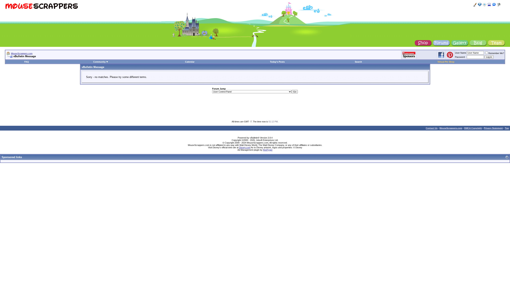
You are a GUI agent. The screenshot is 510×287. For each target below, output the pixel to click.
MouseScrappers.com (21, 53)
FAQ (26, 62)
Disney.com (244, 147)
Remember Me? (496, 53)
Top (507, 128)
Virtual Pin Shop (445, 62)
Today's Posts (277, 62)
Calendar (189, 62)
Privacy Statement (493, 128)
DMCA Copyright (473, 128)
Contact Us (431, 128)
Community (99, 62)
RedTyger (268, 150)
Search (358, 62)
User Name (460, 53)
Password (460, 57)
